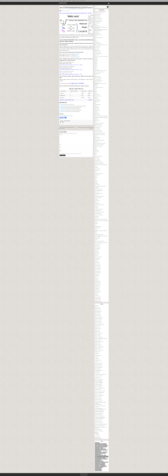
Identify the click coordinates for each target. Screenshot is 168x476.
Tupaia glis (96, 278)
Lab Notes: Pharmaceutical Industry (99, 417)
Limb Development (97, 33)
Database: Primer (97, 344)
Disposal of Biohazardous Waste (99, 234)
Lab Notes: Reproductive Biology (99, 425)
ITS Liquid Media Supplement (98, 190)
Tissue (96, 154)
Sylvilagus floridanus (97, 248)
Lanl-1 (76, 55)
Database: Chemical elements (99, 324)
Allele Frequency (97, 101)
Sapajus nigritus (97, 252)
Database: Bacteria (97, 315)
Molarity (103, 463)
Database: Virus (97, 351)
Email (60, 147)
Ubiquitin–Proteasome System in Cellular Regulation (101, 220)
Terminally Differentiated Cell (98, 80)
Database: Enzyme (97, 328)
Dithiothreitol (98, 454)
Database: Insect (97, 335)
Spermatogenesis (97, 94)
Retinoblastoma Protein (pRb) (98, 37)
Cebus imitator (97, 251)
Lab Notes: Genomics (97, 398)
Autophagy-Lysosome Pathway (99, 87)
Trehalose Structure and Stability (99, 123)
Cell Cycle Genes (97, 47)
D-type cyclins (102, 453)
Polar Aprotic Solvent (97, 127)
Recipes (96, 433)
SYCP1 (96, 90)
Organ (95, 153)
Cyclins (97, 453)
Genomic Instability (97, 76)
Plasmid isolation (103, 466)
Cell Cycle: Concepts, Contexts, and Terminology (101, 56)
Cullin (95, 67)
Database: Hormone (97, 334)
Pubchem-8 (62, 111)
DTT (105, 455)
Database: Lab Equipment (98, 337)
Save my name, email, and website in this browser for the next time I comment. (71, 153)
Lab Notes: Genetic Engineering (99, 395)
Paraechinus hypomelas (98, 272)
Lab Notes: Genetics (97, 396)
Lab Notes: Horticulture (98, 399)
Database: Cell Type (97, 321)
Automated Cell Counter (98, 210)
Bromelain (96, 177)
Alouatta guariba (97, 249)
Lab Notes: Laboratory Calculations (82, 6)
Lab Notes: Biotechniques (98, 370)
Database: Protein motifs (98, 345)
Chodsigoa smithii (97, 275)
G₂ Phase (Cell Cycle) (97, 79)
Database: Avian (97, 314)
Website (61, 150)
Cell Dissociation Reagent (98, 197)
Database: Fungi (97, 331)
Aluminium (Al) (98, 444)
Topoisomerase (98, 470)
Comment (61, 134)
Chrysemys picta (97, 157)
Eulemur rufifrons (97, 259)
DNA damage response (99, 455)
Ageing (96, 24)
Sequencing (96, 377)
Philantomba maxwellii (98, 282)
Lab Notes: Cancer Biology (98, 380)
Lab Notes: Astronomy (98, 364)
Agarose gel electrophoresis (100, 443)
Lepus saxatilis (97, 245)
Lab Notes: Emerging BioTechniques (100, 374)
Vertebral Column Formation (98, 34)
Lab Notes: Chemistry (97, 384)
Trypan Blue (96, 206)
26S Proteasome (97, 107)
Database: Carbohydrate (98, 318)
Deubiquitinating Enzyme (98, 226)
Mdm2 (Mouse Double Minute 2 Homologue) (100, 11)
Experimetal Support (98, 355)
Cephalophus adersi (97, 281)
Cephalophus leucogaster (98, 301)
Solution (97, 434)
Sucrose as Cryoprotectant (98, 130)
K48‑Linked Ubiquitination (98, 21)
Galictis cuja (96, 294)
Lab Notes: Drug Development (99, 418)
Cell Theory (96, 239)
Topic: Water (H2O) (97, 184)
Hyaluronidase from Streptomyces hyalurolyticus (101, 164)
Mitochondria (97, 463)
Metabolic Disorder (97, 25)
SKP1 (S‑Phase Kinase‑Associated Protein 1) (101, 70)
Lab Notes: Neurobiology (98, 414)
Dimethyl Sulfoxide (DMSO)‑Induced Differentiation (101, 117)
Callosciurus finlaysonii (98, 268)
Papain (96, 176)
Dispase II (96, 166)
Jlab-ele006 (77, 54)
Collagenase (96, 167)
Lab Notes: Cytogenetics (98, 386)
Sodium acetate (98, 468)
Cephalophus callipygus (98, 298)
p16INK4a (96, 60)
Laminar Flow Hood (97, 238)
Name (60, 144)
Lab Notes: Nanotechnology (98, 413)
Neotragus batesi (97, 288)
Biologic (96, 121)
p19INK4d (96, 57)
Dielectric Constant (97, 120)
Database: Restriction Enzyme (99, 347)
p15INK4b (96, 59)
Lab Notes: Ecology (97, 389)
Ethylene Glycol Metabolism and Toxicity (100, 143)
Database (96, 305)
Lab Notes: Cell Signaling (98, 382)
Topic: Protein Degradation (98, 77)
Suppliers (96, 358)
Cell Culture (96, 371)
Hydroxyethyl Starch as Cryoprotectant (100, 134)
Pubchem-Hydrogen (63, 105)
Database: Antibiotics (97, 311)
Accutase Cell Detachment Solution (99, 196)
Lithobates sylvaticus (97, 160)
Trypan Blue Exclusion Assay (98, 193)
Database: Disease (97, 325)
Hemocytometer (97, 216)
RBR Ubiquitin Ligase (97, 15)
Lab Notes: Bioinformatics (98, 367)
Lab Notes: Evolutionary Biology (99, 392)
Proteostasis (96, 223)
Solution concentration (98, 438)
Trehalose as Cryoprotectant (98, 131)
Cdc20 (96, 40)
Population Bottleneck (97, 104)
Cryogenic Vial (97, 207)
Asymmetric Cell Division (98, 43)
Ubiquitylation (96, 217)
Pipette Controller (97, 200)
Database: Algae (97, 308)
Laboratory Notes (63, 3)
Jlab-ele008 (77, 56)
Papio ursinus (96, 255)
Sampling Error (97, 98)
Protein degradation (99, 467)
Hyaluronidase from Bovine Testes (99, 163)
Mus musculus (102, 464)
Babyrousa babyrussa (97, 271)
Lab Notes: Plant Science (98, 421)
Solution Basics (97, 437)
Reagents (96, 432)
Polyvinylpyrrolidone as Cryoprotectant (100, 133)
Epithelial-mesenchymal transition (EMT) (101, 456)
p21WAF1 (96, 66)
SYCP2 (96, 88)
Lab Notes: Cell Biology (98, 381)
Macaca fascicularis (97, 269)
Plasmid (97, 466)
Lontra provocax (97, 295)
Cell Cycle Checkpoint (98, 46)
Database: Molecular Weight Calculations (70, 6)
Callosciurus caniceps (97, 265)
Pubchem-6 (62, 108)
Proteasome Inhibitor (97, 137)
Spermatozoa (96, 150)
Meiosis (96, 91)
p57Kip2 (96, 63)
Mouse (96, 464)
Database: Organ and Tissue (98, 341)
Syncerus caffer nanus (98, 291)
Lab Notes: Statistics (97, 429)
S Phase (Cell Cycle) (97, 73)
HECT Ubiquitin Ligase (98, 17)
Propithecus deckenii (97, 258)
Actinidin (96, 180)
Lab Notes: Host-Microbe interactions (100, 409)
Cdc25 (96, 36)
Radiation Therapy (97, 114)
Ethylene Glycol (97, 141)
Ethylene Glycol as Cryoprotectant (99, 144)
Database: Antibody (97, 312)
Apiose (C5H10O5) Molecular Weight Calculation (66, 115)
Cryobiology (96, 183)
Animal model (104, 444)
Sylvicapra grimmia (97, 285)
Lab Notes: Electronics (98, 404)
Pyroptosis (96, 111)
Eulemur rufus (96, 261)
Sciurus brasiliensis (97, 262)
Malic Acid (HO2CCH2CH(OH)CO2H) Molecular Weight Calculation (76, 7)
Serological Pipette (97, 203)
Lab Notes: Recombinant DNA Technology (100, 424)
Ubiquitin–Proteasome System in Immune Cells (101, 219)
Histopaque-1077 (97, 187)
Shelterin (96, 229)
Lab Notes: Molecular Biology (98, 410)
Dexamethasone (97, 170)
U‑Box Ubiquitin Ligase (98, 14)
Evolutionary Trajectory (98, 100)
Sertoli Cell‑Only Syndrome (98, 18)
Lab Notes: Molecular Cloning (99, 411)
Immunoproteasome (97, 110)
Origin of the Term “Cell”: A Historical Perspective (101, 242)
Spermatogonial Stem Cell (98, 124)
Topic (96, 361)
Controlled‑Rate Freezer (98, 213)
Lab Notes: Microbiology (98, 408)
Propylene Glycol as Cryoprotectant (99, 140)
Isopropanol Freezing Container (99, 209)
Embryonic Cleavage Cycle (98, 53)
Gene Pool (96, 97)
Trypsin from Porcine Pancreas (99, 173)
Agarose (97, 442)
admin (69, 120)
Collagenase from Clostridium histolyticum (100, 186)
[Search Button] (108, 3)
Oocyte (96, 147)
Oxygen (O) (103, 465)
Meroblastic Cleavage (97, 50)
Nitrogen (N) (97, 465)
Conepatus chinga (97, 292)
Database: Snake (97, 348)
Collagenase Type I (97, 174)
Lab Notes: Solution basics (98, 385)
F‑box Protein (96, 69)
